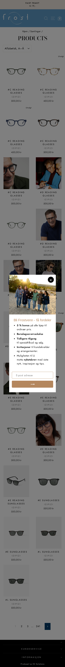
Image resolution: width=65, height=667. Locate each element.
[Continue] (32, 384)
